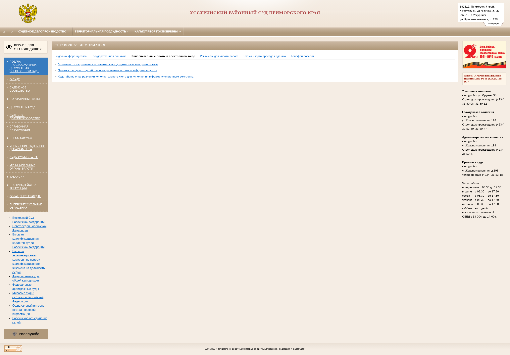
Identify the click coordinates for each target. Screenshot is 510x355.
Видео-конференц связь (70, 56)
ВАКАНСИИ (17, 176)
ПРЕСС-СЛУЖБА (21, 137)
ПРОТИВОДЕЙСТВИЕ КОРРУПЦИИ (24, 186)
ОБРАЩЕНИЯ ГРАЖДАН (25, 196)
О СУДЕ (15, 79)
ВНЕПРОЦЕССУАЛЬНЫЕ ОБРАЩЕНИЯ (26, 206)
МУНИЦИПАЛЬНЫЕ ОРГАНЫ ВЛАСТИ (22, 167)
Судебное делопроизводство (42, 31)
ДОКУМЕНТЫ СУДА (22, 107)
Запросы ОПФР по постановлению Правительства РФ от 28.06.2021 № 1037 (483, 78)
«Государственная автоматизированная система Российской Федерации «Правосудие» (260, 349)
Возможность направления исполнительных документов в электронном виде (108, 64)
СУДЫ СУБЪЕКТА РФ (24, 157)
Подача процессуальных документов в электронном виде (24, 66)
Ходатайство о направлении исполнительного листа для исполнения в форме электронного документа (125, 76)
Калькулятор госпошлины (156, 31)
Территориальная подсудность (101, 31)
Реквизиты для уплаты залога (219, 56)
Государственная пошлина (109, 56)
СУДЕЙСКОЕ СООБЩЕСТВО (20, 89)
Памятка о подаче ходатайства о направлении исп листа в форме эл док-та (107, 70)
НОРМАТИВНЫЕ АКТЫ (25, 98)
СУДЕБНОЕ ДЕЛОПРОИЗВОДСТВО (25, 117)
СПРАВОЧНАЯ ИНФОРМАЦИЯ (20, 128)
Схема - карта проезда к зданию (264, 56)
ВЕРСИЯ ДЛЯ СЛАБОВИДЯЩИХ (28, 47)
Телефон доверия (303, 56)
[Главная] (4, 31)
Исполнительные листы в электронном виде (163, 56)
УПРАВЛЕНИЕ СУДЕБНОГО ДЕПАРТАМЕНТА (27, 147)
